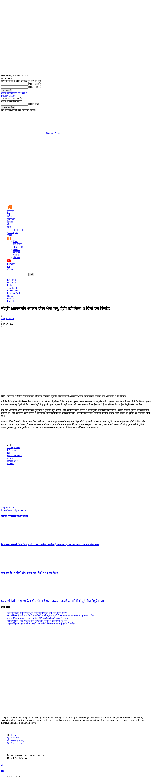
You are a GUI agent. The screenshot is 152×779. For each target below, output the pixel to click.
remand (10, 463)
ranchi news (12, 461)
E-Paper (11, 264)
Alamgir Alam (13, 447)
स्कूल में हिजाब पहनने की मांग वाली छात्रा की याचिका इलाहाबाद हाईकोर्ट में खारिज (41, 623)
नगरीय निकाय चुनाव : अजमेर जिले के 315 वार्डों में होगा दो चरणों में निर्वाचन (38, 618)
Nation (10, 296)
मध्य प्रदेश (17, 244)
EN (8, 266)
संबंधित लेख (6, 516)
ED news (11, 450)
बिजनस (10, 221)
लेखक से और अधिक (19, 516)
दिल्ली (15, 241)
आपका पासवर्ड (35, 87)
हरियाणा (16, 257)
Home (14, 735)
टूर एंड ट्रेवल (12, 232)
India (9, 285)
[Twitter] (17, 331)
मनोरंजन (10, 211)
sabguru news (7, 318)
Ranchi (10, 301)
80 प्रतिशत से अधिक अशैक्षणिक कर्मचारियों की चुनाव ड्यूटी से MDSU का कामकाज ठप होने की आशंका (50, 615)
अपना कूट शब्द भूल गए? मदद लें (14, 93)
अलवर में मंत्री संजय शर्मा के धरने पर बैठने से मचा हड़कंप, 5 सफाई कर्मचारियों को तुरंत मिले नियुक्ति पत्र (52, 600)
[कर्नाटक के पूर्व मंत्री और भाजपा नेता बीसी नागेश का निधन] (17, 567)
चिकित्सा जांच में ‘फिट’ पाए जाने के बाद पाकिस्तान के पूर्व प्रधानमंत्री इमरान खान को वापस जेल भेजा (50, 544)
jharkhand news (14, 455)
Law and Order (14, 293)
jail (8, 453)
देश (8, 213)
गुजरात (16, 255)
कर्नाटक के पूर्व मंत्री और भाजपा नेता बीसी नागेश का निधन (29, 572)
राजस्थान (11, 219)
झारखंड (16, 249)
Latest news (12, 290)
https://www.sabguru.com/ (13, 510)
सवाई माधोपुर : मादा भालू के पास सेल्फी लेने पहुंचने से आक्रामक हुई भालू (37, 621)
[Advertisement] (76, 156)
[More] (49, 331)
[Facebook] (6, 331)
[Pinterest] (27, 331)
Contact (10, 269)
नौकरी (9, 235)
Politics (10, 298)
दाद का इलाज (18, 229)
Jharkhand (12, 288)
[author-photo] (8, 505)
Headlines (11, 282)
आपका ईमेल (34, 104)
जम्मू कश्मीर (18, 247)
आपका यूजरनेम (35, 83)
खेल (9, 224)
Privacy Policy (8, 96)
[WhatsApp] (38, 331)
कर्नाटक (16, 252)
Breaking (11, 280)
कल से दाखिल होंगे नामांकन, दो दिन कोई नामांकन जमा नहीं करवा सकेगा (37, 613)
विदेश (9, 216)
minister (11, 458)
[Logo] (23, 200)
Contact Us (16, 743)
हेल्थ (9, 227)
